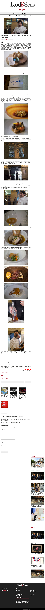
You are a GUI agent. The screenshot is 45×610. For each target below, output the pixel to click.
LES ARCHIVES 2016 (32, 594)
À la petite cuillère (10, 39)
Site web (2, 445)
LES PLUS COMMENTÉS (18, 15)
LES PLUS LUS (10, 15)
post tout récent (14, 43)
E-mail (2, 442)
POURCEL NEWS (18, 595)
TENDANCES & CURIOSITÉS (19, 594)
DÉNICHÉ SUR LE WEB (24, 13)
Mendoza (5, 188)
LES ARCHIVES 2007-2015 (33, 592)
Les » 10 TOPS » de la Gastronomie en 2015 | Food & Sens (11, 422)
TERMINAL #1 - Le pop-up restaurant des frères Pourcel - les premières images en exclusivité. (36, 506)
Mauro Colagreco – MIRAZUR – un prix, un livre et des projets (4, 395)
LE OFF (18, 13)
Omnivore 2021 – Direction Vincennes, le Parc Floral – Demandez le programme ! (4, 409)
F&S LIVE (29, 13)
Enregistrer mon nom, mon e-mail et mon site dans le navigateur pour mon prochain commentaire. (15, 450)
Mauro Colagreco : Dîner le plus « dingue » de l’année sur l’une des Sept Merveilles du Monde (22, 396)
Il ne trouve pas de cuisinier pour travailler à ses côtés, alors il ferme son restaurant (37, 470)
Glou (19, 139)
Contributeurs (31, 15)
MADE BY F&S (14, 13)
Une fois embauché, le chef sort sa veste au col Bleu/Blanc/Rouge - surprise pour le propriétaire (37, 566)
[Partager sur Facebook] (2, 376)
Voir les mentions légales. (26, 609)
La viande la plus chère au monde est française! (36, 553)
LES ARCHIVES (25, 15)
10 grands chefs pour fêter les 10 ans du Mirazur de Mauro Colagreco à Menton (13, 396)
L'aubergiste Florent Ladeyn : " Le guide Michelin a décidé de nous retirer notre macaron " (37, 481)
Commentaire (3, 429)
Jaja (21, 139)
